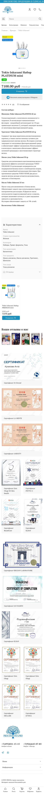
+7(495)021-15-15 (11, 743)
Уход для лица (34, 25)
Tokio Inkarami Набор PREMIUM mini (10, 306)
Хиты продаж (13, 25)
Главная (4, 30)
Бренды (4, 25)
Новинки (24, 25)
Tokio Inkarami (23, 30)
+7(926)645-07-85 (32, 743)
